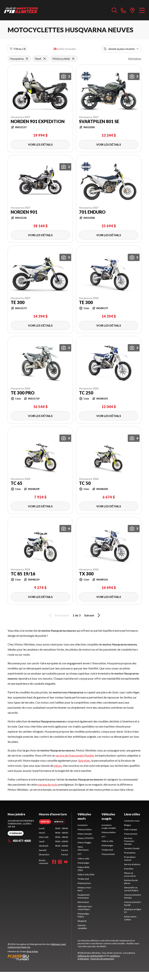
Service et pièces (132, 864)
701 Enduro (92, 212)
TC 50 (85, 483)
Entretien (128, 868)
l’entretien (84, 760)
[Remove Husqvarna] (27, 58)
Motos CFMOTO (86, 838)
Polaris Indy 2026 (86, 874)
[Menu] (142, 10)
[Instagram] (60, 862)
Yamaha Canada (131, 848)
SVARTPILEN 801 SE (99, 121)
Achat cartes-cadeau (130, 918)
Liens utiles (132, 814)
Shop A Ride (32, 951)
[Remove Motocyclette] (73, 58)
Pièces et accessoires (130, 874)
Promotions (130, 852)
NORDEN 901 (24, 212)
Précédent (62, 615)
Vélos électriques (83, 848)
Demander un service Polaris (131, 889)
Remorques (83, 902)
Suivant (89, 615)
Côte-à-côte (83, 858)
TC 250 (86, 392)
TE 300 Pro (23, 392)
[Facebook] (54, 862)
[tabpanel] (53, 841)
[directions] (132, 10)
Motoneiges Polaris (83, 915)
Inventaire (83, 825)
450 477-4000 (22, 840)
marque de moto (47, 784)
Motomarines (84, 883)
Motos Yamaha (85, 833)
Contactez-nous (132, 820)
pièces (58, 765)
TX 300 (86, 573)
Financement (108, 854)
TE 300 (18, 302)
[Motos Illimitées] (21, 10)
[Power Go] (40, 957)
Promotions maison (130, 858)
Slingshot (82, 921)
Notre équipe (130, 829)
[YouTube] (66, 862)
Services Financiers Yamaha (129, 841)
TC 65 (16, 483)
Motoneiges (83, 862)
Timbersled (83, 878)
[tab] (45, 821)
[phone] (123, 10)
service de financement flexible (74, 755)
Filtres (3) (20, 48)
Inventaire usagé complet (109, 826)
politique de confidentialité (91, 955)
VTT (80, 854)
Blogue (127, 825)
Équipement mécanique (84, 896)
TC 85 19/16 (23, 573)
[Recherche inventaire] (114, 10)
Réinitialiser (134, 58)
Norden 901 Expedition (38, 121)
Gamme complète (82, 927)
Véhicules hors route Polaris (85, 908)
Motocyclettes (85, 829)
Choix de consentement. (102, 958)
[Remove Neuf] (44, 58)
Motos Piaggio (84, 842)
